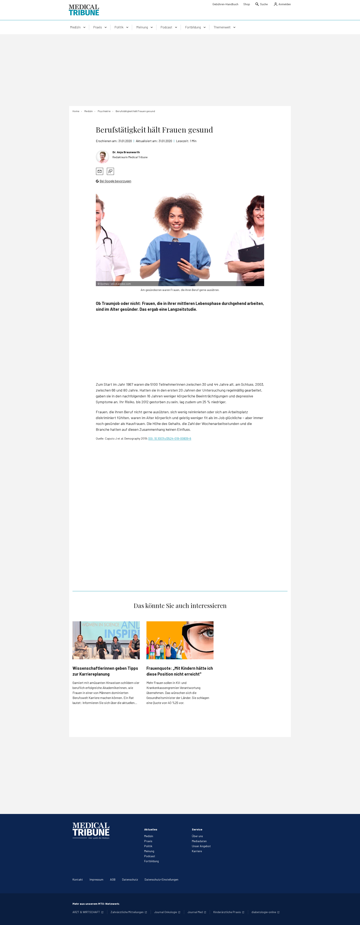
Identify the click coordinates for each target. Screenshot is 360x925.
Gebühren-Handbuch (225, 4)
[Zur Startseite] (84, 10)
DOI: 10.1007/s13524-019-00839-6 (169, 438)
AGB (112, 879)
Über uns (197, 836)
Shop (246, 4)
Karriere (197, 851)
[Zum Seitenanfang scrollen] (353, 917)
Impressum (96, 879)
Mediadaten (199, 841)
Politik (148, 846)
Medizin (148, 836)
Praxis (148, 841)
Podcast (149, 856)
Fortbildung (151, 861)
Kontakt (77, 879)
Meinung (149, 851)
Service (197, 829)
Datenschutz (130, 879)
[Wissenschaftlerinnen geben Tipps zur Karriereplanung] (106, 640)
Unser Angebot (201, 846)
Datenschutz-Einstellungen (161, 879)
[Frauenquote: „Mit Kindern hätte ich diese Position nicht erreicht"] (180, 640)
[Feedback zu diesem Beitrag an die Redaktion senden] (110, 171)
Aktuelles (150, 829)
